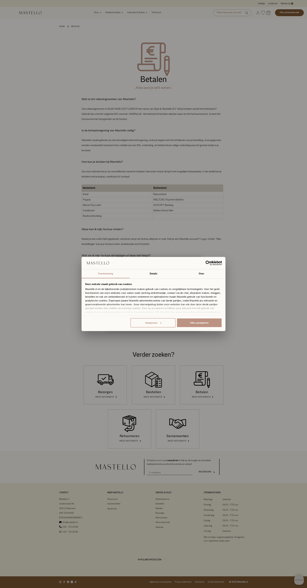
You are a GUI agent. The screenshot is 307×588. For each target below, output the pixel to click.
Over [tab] (201, 273)
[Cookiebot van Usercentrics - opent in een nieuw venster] (208, 263)
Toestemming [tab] (105, 273)
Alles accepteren (199, 322)
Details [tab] (153, 273)
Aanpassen (151, 322)
